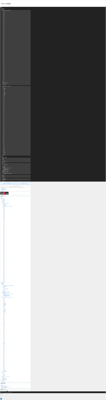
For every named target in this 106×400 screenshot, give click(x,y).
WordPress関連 (3, 167)
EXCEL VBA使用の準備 (6, 203)
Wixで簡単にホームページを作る (5, 292)
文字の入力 (5, 205)
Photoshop (3, 175)
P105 (4, 215)
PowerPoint (2, 283)
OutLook (4, 160)
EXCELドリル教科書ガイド (4, 387)
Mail (2, 373)
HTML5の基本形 (6, 164)
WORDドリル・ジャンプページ (4, 386)
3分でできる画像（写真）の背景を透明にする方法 (8, 173)
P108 (4, 217)
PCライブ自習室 (6, 3)
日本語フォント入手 (3, 189)
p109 (4, 306)
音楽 (1, 180)
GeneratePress (9, 392)
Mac (2, 158)
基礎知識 (3, 83)
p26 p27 (4, 323)
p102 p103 (4, 154)
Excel (1, 9)
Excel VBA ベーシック (3, 8)
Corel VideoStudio (4, 179)
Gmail (4, 161)
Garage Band (3, 181)
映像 (1, 377)
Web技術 (2, 162)
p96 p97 (4, 150)
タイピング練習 (15, 185)
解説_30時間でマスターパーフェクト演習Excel (6, 10)
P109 (4, 218)
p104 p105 (5, 304)
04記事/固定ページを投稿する (6, 169)
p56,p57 (4, 93)
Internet (3, 159)
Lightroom (3, 176)
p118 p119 (5, 311)
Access (2, 156)
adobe (2, 174)
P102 (4, 213)
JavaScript (4, 166)
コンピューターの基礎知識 (4, 157)
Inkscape (3, 170)
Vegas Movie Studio (4, 178)
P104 (4, 214)
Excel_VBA (3, 202)
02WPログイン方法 (5, 168)
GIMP (2, 172)
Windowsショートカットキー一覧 (6, 376)
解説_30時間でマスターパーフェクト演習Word (7, 297)
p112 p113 (5, 309)
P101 (4, 212)
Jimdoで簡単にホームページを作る (5, 171)
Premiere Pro (3, 177)
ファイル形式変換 (3, 190)
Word (1, 85)
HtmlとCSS (3, 163)
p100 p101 (4, 152)
